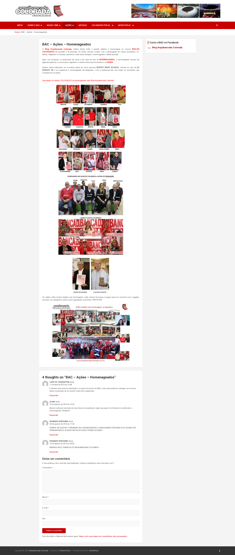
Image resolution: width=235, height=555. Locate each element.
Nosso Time (52, 25)
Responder (54, 395)
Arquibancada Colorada (38, 551)
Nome (45, 497)
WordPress (94, 551)
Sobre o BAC (34, 25)
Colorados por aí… (101, 25)
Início (20, 25)
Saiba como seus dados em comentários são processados (103, 536)
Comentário (47, 468)
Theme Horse (64, 551)
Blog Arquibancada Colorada (167, 47)
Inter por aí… (125, 25)
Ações (68, 25)
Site (43, 519)
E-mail (45, 508)
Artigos (83, 25)
